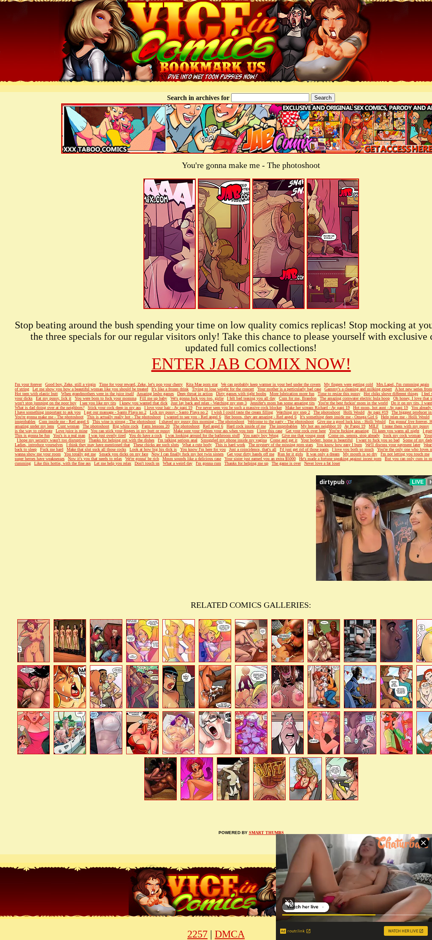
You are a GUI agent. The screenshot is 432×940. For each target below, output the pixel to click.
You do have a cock (145, 435)
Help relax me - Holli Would (405, 416)
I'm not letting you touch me (405, 454)
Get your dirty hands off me (250, 454)
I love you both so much (353, 449)
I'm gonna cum (208, 463)
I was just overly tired (107, 435)
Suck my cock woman (402, 435)
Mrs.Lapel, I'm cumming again (402, 384)
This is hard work (230, 444)
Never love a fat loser (322, 463)
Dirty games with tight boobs (241, 393)
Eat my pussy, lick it (53, 398)
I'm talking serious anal (177, 440)
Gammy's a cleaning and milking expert (358, 389)
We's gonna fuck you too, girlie (197, 398)
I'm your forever (28, 384)
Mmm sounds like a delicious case (191, 458)
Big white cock (125, 426)
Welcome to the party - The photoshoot (281, 421)
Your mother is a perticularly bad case (289, 389)
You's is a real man (69, 435)
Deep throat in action (195, 393)
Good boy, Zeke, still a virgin (70, 384)
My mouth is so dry (360, 454)
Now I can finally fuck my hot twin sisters (187, 454)
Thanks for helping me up (246, 463)
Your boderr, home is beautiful (327, 440)
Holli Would (353, 412)
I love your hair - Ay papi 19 (168, 407)
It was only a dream (323, 454)
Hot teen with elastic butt (36, 393)
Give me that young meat (303, 435)
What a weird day (177, 463)
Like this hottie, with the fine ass (62, 463)
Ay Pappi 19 (354, 426)
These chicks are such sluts (156, 444)
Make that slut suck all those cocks (96, 449)
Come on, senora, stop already (354, 435)
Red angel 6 (213, 426)
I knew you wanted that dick (143, 403)
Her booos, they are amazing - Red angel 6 (260, 416)
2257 (197, 934)
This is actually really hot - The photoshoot (124, 416)
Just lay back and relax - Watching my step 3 (209, 403)
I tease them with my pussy (405, 426)
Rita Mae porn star (202, 384)
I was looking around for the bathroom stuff (202, 435)
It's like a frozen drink (170, 389)
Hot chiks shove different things (391, 393)
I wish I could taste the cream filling (242, 412)
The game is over (286, 463)
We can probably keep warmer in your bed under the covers (271, 384)
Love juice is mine (71, 430)
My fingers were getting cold (348, 384)
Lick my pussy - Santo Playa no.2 (179, 412)
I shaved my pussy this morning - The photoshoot (201, 421)
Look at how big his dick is (153, 449)
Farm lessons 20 (156, 426)
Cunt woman (68, 426)
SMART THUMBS (266, 832)
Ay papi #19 (377, 412)
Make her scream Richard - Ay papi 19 (317, 407)
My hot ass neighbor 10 (321, 426)
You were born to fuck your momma (105, 398)
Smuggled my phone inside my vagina (234, 440)
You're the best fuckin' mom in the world (353, 403)
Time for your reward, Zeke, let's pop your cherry (141, 384)
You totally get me (80, 454)
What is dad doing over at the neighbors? (49, 407)
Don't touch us (147, 463)
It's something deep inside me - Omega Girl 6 (339, 416)
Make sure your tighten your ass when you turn (213, 430)
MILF (374, 426)
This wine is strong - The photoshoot (124, 421)
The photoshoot (326, 412)
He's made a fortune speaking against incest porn (340, 458)
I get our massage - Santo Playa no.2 (115, 412)
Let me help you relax (112, 463)
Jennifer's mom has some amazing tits (282, 403)
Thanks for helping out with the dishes (121, 440)
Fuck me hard (51, 449)
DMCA (230, 934)
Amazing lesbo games (155, 393)
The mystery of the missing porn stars (280, 444)
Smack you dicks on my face (123, 454)
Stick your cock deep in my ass (114, 407)
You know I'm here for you (203, 449)
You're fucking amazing (349, 430)
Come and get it (283, 440)
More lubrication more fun (292, 393)
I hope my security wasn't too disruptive (51, 440)
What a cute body (197, 444)
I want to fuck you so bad (378, 440)
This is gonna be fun (32, 435)
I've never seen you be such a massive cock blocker (239, 407)
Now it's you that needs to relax (95, 458)
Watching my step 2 (293, 412)
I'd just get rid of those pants (304, 449)
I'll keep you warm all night (395, 430)
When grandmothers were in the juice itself (97, 393)
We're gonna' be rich (142, 458)
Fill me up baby (153, 398)
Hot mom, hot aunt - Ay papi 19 (380, 407)
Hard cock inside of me (246, 426)
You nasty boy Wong (260, 435)
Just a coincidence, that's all (252, 449)
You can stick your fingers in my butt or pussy (130, 430)
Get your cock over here (306, 430)
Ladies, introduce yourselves (39, 444)
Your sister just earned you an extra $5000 (260, 458)
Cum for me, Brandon (297, 398)
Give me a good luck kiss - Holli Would (351, 421)
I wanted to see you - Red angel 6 (192, 416)
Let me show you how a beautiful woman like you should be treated (90, 389)
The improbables (283, 426)
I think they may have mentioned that (98, 444)
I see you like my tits (98, 403)
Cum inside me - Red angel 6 (64, 421)
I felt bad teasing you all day (251, 398)
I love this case (269, 430)
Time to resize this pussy (339, 393)
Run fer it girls (290, 454)
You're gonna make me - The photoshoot (49, 416)
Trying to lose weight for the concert (223, 389)
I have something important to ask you (48, 412)
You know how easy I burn (339, 444)
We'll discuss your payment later (392, 444)
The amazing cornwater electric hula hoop (355, 398)
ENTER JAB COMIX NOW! (251, 363)
